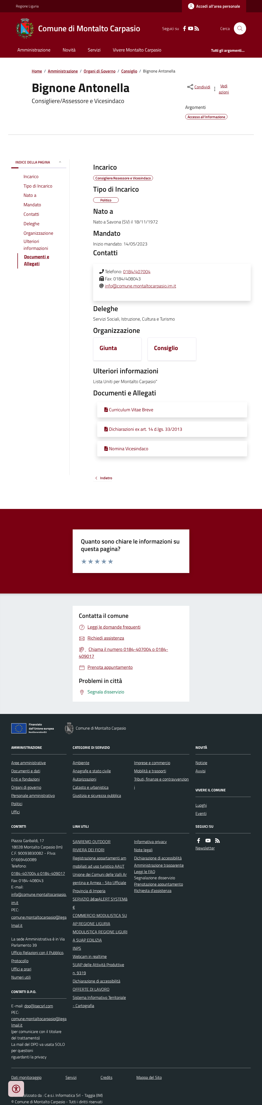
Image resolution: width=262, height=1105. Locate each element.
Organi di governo (26, 787)
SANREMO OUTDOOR (92, 841)
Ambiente (81, 763)
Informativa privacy (150, 841)
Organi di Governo (99, 71)
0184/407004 (136, 271)
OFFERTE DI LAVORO (91, 989)
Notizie (201, 763)
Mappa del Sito (149, 1077)
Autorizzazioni (84, 779)
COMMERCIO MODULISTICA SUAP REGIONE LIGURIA (100, 919)
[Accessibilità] (16, 1089)
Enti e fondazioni (25, 779)
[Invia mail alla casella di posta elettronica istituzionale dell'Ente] (39, 898)
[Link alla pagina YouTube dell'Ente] (208, 840)
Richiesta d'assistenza (152, 890)
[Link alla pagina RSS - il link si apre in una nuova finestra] (197, 28)
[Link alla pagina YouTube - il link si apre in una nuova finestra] (191, 28)
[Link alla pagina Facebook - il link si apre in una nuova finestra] (184, 28)
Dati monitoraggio (26, 1077)
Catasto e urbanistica (90, 787)
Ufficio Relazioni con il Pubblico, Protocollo (37, 956)
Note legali (143, 850)
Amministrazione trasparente (159, 865)
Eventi (200, 813)
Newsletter (205, 848)
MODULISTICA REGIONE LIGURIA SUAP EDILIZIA (100, 936)
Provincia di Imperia (89, 891)
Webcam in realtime (90, 956)
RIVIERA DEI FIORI (88, 850)
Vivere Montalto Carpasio (137, 49)
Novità (69, 49)
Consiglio (129, 71)
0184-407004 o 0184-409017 (38, 873)
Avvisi (200, 771)
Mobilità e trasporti (150, 771)
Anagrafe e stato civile (92, 771)
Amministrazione (33, 49)
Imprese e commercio (152, 763)
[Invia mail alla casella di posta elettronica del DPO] (38, 1006)
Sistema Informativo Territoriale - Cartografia (99, 1001)
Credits (106, 1077)
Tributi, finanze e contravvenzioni (161, 783)
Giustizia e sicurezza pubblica (97, 795)
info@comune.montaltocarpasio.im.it (140, 285)
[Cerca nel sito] (238, 28)
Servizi (94, 49)
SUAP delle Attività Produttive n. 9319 (98, 968)
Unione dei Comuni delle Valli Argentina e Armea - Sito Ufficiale (100, 878)
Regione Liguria (27, 6)
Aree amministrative (28, 763)
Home (37, 71)
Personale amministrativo (33, 795)
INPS (77, 948)
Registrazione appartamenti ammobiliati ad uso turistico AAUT (99, 862)
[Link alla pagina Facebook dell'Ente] (198, 840)
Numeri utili (21, 977)
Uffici (15, 812)
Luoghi (201, 805)
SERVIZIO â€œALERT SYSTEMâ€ (100, 903)
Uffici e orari (21, 969)
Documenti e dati (25, 771)
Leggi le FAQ (144, 871)
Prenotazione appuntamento (158, 884)
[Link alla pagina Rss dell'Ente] (217, 840)
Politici (16, 804)
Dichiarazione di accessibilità (96, 981)
